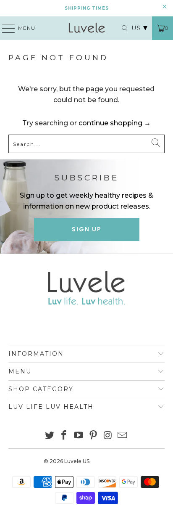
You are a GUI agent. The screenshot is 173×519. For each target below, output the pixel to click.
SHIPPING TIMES (87, 8)
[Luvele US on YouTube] (79, 436)
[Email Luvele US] (122, 436)
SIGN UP (87, 229)
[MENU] (4, 28)
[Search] (120, 28)
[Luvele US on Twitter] (49, 436)
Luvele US (76, 461)
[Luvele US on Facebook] (64, 436)
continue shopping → (115, 123)
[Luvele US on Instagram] (108, 436)
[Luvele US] (86, 28)
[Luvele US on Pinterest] (93, 436)
